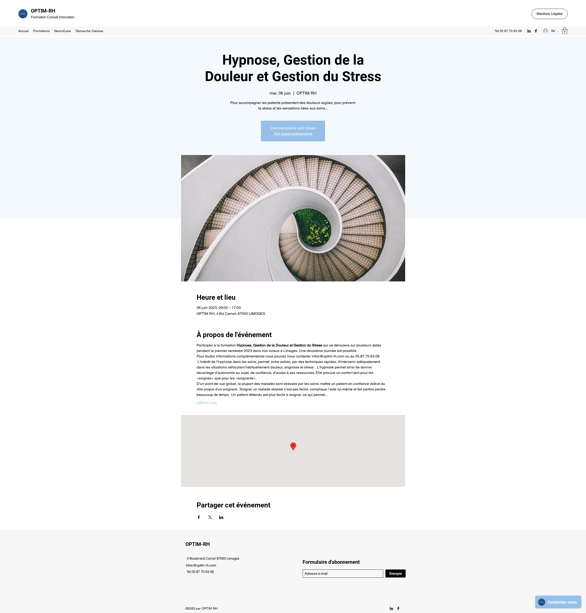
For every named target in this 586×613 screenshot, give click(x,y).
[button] (564, 30)
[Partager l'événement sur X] (210, 517)
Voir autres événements (293, 133)
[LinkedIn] (529, 31)
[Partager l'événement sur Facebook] (199, 517)
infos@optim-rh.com (201, 565)
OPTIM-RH (43, 11)
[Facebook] (536, 31)
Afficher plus (207, 402)
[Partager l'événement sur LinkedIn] (221, 517)
